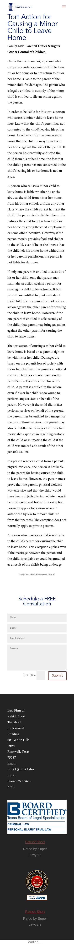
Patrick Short (35, 842)
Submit (57, 675)
